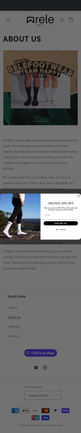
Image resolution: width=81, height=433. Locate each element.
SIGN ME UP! (60, 223)
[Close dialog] (78, 196)
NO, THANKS (61, 229)
